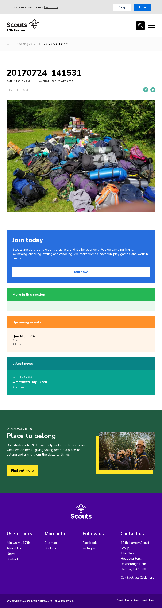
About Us (14, 548)
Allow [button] (142, 7)
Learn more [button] (51, 7)
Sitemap (51, 542)
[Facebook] (145, 89)
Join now (81, 272)
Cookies (50, 548)
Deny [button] (122, 7)
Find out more (22, 470)
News (11, 553)
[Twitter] (152, 89)
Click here (147, 578)
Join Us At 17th (18, 542)
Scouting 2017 (26, 44)
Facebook (89, 542)
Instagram (89, 548)
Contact (12, 559)
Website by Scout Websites (135, 601)
